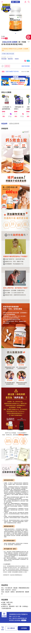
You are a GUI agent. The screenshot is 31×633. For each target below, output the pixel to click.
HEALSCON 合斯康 (10, 42)
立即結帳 (24, 628)
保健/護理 (3, 58)
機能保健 (10, 58)
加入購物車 (11, 628)
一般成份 (16, 58)
